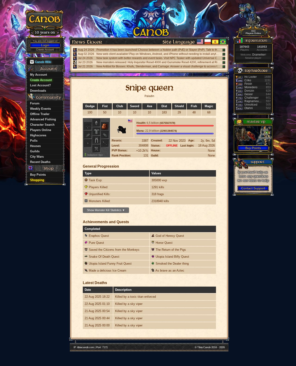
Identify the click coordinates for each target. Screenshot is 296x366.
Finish (248, 83)
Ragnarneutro (253, 101)
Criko (247, 80)
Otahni (248, 108)
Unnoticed (250, 104)
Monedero (250, 87)
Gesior (248, 94)
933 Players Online (253, 32)
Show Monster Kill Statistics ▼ (106, 210)
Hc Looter (250, 76)
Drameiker (258, 54)
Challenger (251, 97)
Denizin (249, 90)
